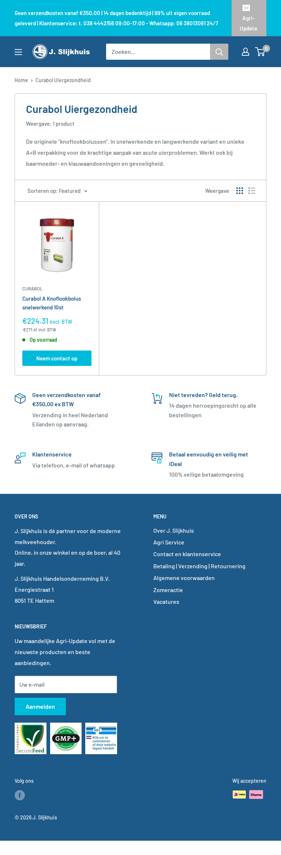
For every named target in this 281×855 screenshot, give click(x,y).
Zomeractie (168, 589)
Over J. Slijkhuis (173, 530)
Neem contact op (56, 358)
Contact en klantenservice (187, 553)
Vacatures (166, 601)
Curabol (32, 288)
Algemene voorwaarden (184, 577)
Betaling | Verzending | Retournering (199, 565)
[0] (260, 51)
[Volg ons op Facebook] (20, 795)
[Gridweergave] (239, 190)
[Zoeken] (219, 52)
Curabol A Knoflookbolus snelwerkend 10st (51, 302)
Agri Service (168, 542)
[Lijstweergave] (251, 190)
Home (21, 80)
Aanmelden (40, 706)
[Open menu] (18, 52)
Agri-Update (248, 23)
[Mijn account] (245, 52)
